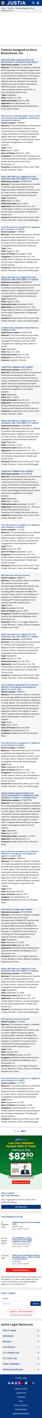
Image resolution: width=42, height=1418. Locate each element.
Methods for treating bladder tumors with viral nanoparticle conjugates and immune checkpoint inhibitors (20, 118)
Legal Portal (21, 1393)
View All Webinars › (21, 1270)
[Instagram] (19, 1383)
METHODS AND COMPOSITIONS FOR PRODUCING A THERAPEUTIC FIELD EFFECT (19, 61)
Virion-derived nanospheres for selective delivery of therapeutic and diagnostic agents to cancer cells (19, 687)
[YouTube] (12, 1383)
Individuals (8, 1335)
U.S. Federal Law (11, 1352)
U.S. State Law (10, 1358)
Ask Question (21, 1207)
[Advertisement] (21, 29)
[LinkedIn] (9, 1383)
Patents (10, 8)
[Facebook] (16, 1383)
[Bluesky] (26, 1383)
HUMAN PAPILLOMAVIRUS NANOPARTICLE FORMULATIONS (20, 329)
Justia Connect (21, 1389)
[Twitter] (29, 1383)
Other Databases (11, 1363)
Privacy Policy (21, 1409)
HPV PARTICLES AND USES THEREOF (17, 909)
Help (21, 1401)
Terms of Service (21, 1405)
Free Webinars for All (12, 1217)
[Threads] (22, 1383)
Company (21, 1397)
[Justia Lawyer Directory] (33, 1383)
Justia (3, 8)
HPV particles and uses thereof (15, 575)
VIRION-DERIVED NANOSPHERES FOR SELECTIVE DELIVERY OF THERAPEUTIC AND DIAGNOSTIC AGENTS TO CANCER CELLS (20, 795)
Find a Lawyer (8, 1293)
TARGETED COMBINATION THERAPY (17, 367)
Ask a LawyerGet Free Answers (10, 1194)
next (23, 1131)
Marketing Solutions (13, 1369)
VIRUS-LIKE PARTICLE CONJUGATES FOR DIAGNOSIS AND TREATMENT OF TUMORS (19, 177)
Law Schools (9, 1347)
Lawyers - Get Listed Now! (21, 1311)
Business (7, 1341)
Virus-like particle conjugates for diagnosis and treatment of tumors (20, 228)
